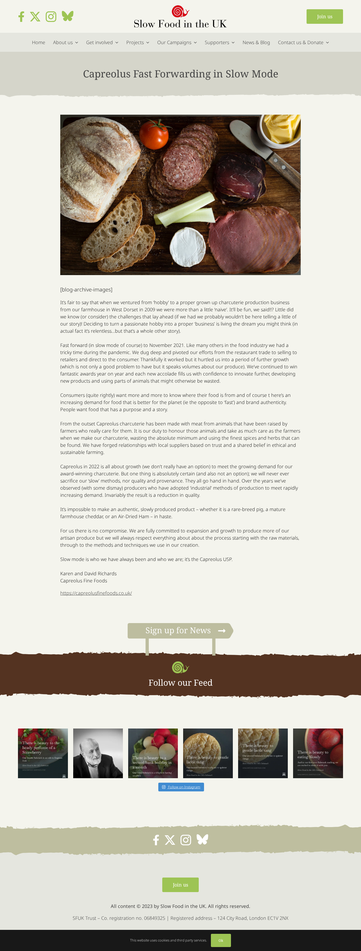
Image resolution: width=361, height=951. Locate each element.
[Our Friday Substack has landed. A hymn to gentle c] (263, 753)
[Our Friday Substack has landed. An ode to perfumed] (43, 753)
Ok (221, 940)
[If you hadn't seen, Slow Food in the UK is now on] (208, 753)
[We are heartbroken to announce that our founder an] (98, 753)
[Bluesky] (67, 16)
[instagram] (51, 16)
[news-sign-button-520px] (180, 625)
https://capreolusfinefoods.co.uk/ (96, 593)
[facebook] (21, 16)
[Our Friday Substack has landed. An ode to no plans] (153, 753)
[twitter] (35, 16)
